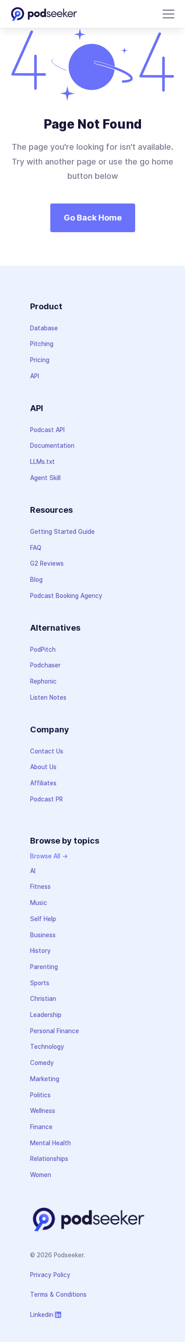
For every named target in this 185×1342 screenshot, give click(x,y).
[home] (44, 14)
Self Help (43, 918)
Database (44, 328)
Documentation (52, 445)
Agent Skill (45, 477)
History (40, 950)
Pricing (39, 360)
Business (43, 935)
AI (32, 870)
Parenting (44, 966)
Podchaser (45, 665)
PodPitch (43, 649)
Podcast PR (46, 799)
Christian (43, 998)
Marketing (44, 1078)
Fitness (40, 886)
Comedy (42, 1062)
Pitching (41, 343)
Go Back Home (93, 217)
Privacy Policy (50, 1274)
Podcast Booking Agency (66, 595)
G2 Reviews (47, 563)
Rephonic (43, 681)
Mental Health (50, 1143)
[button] (167, 14)
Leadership (46, 1014)
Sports (39, 983)
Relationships (49, 1158)
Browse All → (49, 856)
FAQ (35, 547)
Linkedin (41, 1314)
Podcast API (47, 429)
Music (38, 902)
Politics (40, 1095)
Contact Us (46, 751)
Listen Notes (48, 697)
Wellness (42, 1110)
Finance (41, 1126)
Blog (36, 579)
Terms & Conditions (58, 1294)
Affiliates (43, 783)
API (34, 376)
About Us (43, 767)
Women (40, 1174)
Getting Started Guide (62, 531)
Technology (47, 1046)
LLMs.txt (42, 461)
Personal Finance (54, 1031)
